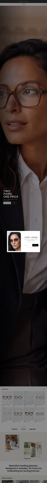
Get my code (35, 245)
